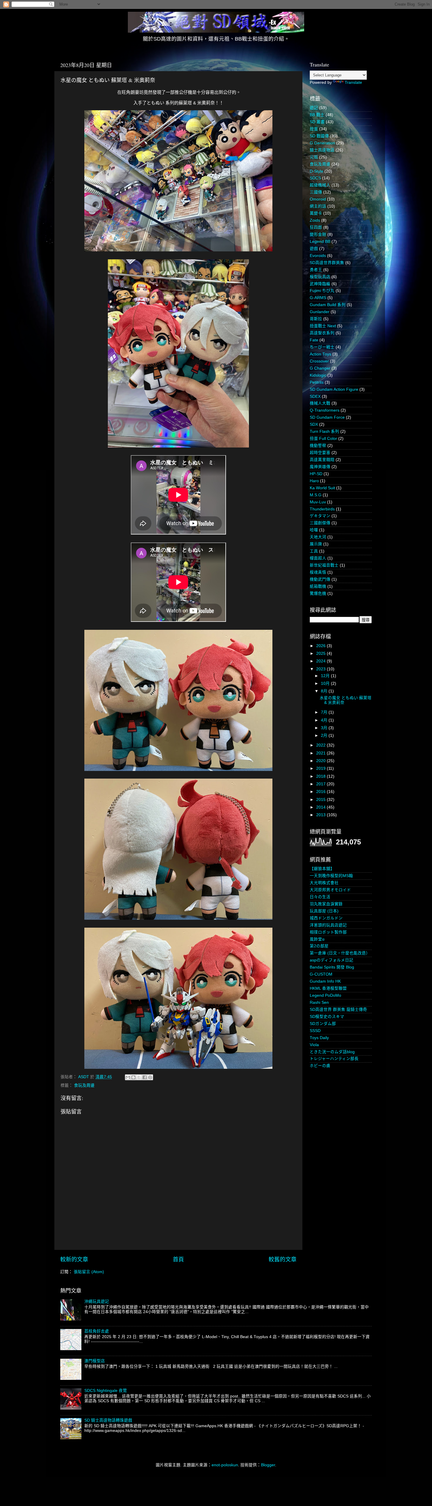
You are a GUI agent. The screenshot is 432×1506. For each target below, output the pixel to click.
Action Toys (320, 354)
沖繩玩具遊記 (96, 1301)
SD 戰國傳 (319, 136)
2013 (321, 815)
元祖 (314, 157)
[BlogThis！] (133, 1077)
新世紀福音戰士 (324, 565)
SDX (314, 424)
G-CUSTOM (321, 974)
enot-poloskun (225, 1465)
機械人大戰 (320, 403)
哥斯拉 (316, 319)
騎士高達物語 (322, 150)
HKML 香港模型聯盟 (328, 988)
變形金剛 (318, 234)
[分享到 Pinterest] (150, 1077)
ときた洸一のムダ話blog (332, 1052)
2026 (321, 646)
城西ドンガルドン (326, 918)
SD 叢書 (317, 122)
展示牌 (316, 544)
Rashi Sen (319, 1002)
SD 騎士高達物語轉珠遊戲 (108, 1420)
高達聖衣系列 (322, 333)
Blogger (268, 1465)
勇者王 (316, 270)
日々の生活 (320, 897)
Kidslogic (318, 375)
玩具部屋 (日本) (324, 911)
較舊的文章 (283, 1259)
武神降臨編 (320, 284)
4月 (325, 720)
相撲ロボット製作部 (328, 932)
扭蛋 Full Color (323, 438)
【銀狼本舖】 (322, 868)
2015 (321, 799)
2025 (321, 653)
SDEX (315, 396)
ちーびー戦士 (322, 347)
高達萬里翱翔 (322, 460)
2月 (325, 735)
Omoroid (318, 199)
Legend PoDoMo (325, 995)
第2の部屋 (319, 946)
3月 (325, 728)
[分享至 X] (139, 1077)
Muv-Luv (318, 502)
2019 (321, 768)
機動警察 (318, 445)
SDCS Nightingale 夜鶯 (105, 1390)
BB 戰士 (317, 115)
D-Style (316, 171)
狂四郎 (316, 227)
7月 (325, 712)
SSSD (315, 1031)
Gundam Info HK (325, 981)
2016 (321, 791)
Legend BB (320, 241)
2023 (321, 669)
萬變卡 (316, 213)
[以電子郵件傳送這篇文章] (128, 1077)
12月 (326, 676)
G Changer (320, 368)
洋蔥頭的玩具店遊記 (328, 925)
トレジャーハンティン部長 (334, 1058)
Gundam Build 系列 (328, 305)
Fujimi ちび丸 (322, 290)
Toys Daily (319, 1038)
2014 (321, 807)
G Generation (322, 143)
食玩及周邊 (84, 1085)
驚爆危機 (318, 593)
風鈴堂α (317, 939)
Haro (314, 481)
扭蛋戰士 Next (323, 326)
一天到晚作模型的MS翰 (331, 876)
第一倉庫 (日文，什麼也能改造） (340, 953)
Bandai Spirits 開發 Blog (332, 967)
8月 (325, 691)
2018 (321, 776)
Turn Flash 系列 (324, 431)
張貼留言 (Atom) (89, 1272)
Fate (314, 340)
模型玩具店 (320, 277)
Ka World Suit (322, 488)
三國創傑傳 (320, 523)
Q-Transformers (324, 410)
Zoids (315, 220)
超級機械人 (320, 185)
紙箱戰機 (318, 586)
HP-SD (316, 474)
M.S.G (316, 495)
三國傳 (316, 192)
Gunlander (319, 312)
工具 (314, 551)
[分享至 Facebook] (145, 1077)
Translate (353, 82)
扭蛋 (314, 129)
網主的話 (318, 206)
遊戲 (314, 248)
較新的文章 (74, 1259)
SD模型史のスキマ (327, 1016)
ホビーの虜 (320, 1065)
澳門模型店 (94, 1361)
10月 (326, 683)
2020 (321, 761)
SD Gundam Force (327, 417)
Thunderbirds (322, 509)
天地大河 (318, 537)
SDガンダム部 (323, 1023)
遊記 (314, 108)
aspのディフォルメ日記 (331, 960)
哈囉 (314, 530)
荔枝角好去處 (96, 1331)
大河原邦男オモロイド (330, 890)
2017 (321, 784)
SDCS (315, 178)
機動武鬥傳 (320, 579)
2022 (321, 745)
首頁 (178, 1259)
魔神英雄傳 (320, 467)
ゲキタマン (320, 516)
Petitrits (317, 382)
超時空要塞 (320, 452)
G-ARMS (318, 297)
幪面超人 (318, 558)
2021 (321, 753)
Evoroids (318, 255)
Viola (314, 1045)
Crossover (319, 361)
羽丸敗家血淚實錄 (326, 904)
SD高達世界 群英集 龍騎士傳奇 (338, 1009)
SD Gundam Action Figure (334, 389)
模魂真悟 (318, 572)
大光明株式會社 (324, 883)
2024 (321, 661)
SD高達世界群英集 (327, 263)
